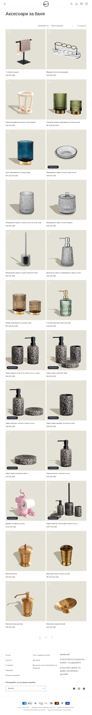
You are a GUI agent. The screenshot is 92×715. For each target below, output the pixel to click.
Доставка (36, 660)
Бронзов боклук (11, 574)
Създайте (9, 665)
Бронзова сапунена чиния (55, 624)
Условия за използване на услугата (34, 710)
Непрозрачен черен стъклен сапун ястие (61, 172)
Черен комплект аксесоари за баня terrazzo (62, 524)
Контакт (9, 660)
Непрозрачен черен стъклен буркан (59, 223)
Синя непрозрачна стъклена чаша (18, 172)
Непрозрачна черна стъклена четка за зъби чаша (23, 223)
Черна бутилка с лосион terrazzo (58, 473)
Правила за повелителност (65, 707)
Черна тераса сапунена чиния (16, 473)
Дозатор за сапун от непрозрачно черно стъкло (63, 273)
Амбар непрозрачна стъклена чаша (18, 323)
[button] (4, 3)
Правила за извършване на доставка (59, 710)
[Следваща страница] (52, 637)
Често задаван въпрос (41, 655)
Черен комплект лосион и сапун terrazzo (20, 423)
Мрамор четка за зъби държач (57, 72)
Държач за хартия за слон (15, 524)
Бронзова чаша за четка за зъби (58, 574)
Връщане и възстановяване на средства (45, 666)
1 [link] (39, 637)
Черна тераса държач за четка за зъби (60, 423)
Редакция (9, 670)
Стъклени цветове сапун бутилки (58, 323)
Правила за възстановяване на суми (43, 707)
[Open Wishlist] (81, 3)
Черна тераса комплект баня (56, 373)
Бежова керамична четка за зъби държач (21, 122)
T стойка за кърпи (12, 72)
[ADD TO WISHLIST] (8, 32)
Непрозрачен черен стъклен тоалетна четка (22, 273)
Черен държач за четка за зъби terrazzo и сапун (23, 373)
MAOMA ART (25, 707)
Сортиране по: (43, 26)
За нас (8, 655)
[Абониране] (43, 688)
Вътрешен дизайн (13, 675)
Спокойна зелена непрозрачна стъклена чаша (63, 122)
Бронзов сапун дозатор (14, 624)
